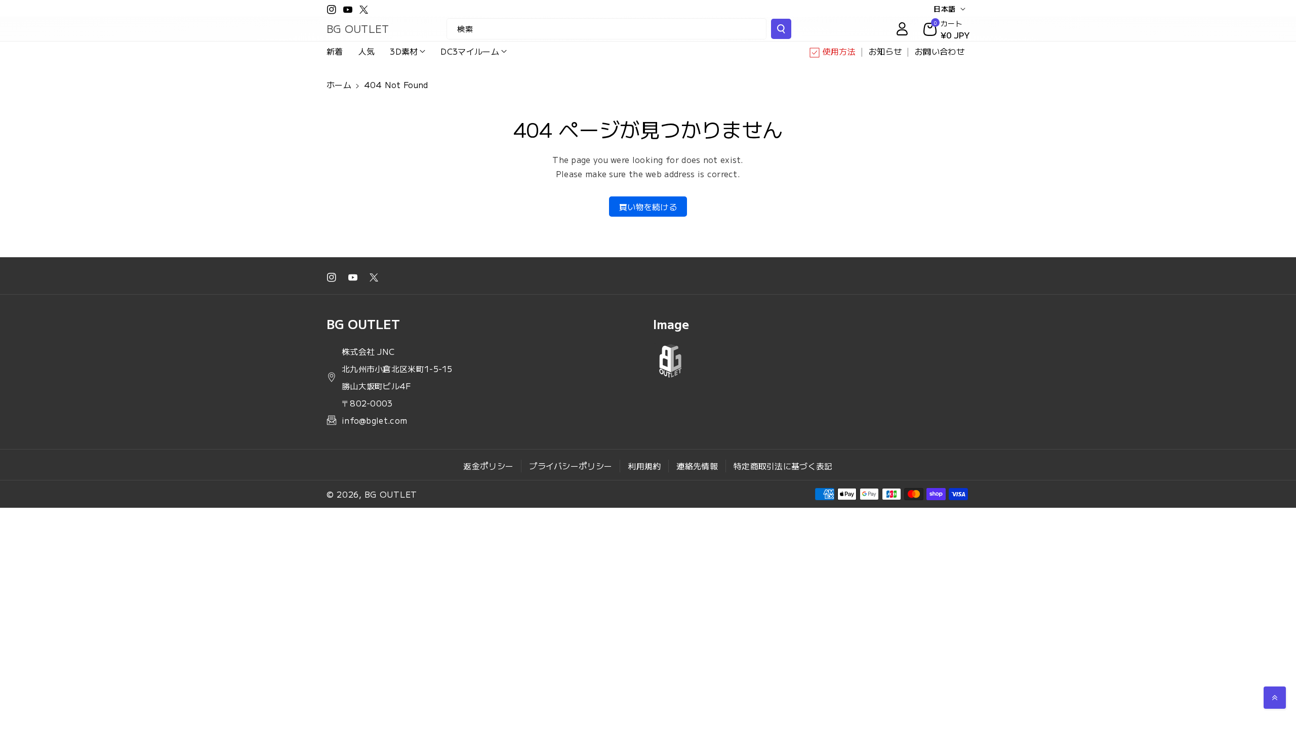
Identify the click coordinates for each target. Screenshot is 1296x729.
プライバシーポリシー (570, 466)
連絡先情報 (697, 466)
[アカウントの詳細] (902, 29)
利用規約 (644, 466)
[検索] (781, 29)
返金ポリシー (488, 466)
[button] (407, 51)
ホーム (339, 84)
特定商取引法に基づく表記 (783, 466)
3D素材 (404, 51)
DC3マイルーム (469, 51)
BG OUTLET (390, 494)
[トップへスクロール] (1275, 697)
